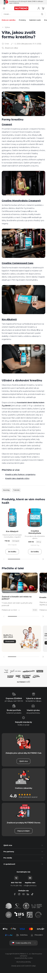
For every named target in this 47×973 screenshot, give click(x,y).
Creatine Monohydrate (35, 532)
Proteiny (22, 20)
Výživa (7, 27)
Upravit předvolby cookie (24, 958)
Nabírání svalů (35, 20)
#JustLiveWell (9, 641)
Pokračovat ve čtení (9, 610)
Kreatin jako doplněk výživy (17, 478)
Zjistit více (23, 761)
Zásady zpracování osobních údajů (23, 966)
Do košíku (12, 552)
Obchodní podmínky (23, 962)
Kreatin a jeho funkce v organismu (20, 474)
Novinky (6, 490)
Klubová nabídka (8, 20)
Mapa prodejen (23, 831)
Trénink (16, 490)
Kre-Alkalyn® (12, 531)
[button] (43, 559)
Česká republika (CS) (23, 943)
